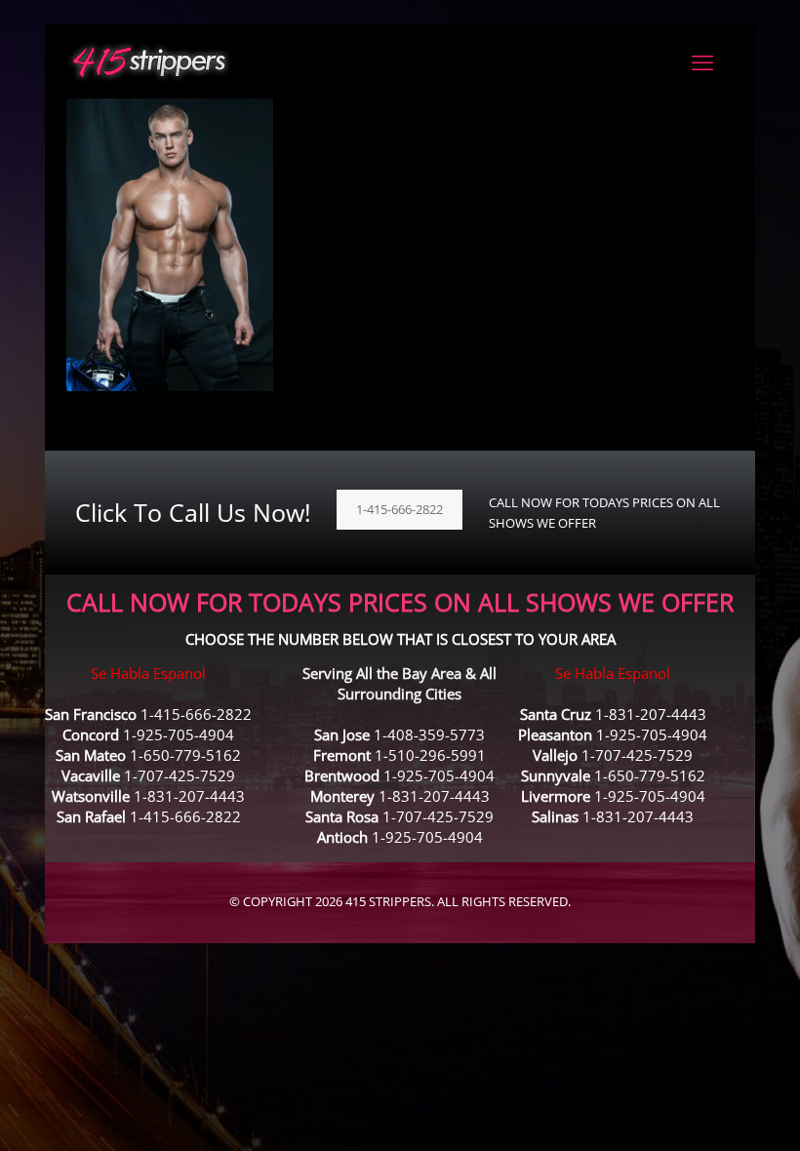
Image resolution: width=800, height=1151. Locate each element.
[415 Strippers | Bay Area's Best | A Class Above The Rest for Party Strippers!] (149, 61)
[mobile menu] (702, 61)
